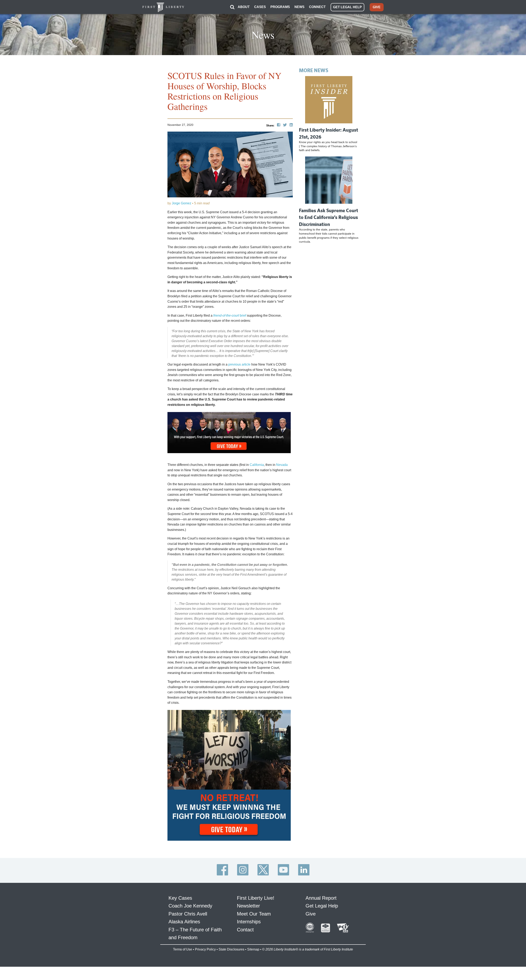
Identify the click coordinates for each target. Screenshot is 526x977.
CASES (260, 7)
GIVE (377, 7)
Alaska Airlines (184, 921)
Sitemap (253, 949)
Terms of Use (182, 949)
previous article (239, 364)
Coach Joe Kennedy (190, 906)
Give (311, 914)
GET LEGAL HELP (347, 7)
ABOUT (244, 7)
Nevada (282, 465)
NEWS (299, 7)
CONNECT (317, 7)
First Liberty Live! (255, 898)
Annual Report (321, 898)
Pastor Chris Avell (187, 914)
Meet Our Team (254, 914)
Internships (249, 921)
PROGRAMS (280, 7)
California (257, 465)
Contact (245, 929)
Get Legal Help (322, 906)
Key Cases (180, 898)
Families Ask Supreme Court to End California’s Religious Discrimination (328, 217)
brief (229, 315)
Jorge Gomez (181, 203)
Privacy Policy (205, 949)
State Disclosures (231, 949)
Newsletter (248, 906)
